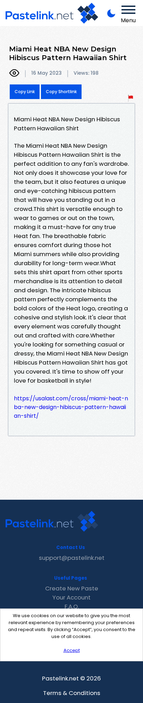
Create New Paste (71, 588)
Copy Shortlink (61, 92)
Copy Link (25, 92)
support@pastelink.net (71, 558)
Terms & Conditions (71, 693)
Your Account (71, 597)
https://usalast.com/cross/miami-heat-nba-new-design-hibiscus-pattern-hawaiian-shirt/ (71, 407)
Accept (72, 650)
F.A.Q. (72, 606)
